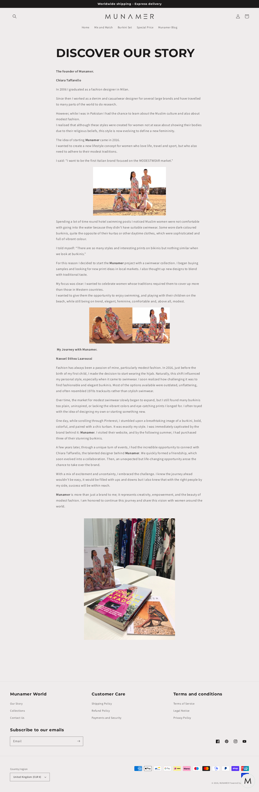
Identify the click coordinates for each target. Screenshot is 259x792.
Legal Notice (181, 710)
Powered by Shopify (239, 783)
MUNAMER (224, 783)
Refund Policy (101, 710)
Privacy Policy (182, 718)
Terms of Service (184, 703)
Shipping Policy (102, 703)
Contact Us (17, 718)
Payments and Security (106, 718)
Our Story (16, 703)
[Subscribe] (78, 741)
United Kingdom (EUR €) (27, 777)
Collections (17, 710)
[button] (14, 16)
